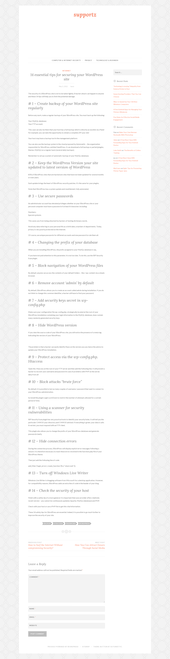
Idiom (115, 140)
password (71, 523)
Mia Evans (117, 168)
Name (32, 609)
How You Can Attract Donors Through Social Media (90, 545)
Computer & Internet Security (66, 60)
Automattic (116, 647)
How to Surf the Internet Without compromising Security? (45, 545)
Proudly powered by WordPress (63, 647)
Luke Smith (117, 150)
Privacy (88, 60)
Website (33, 625)
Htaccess (58, 523)
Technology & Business (107, 60)
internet (66, 71)
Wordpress (84, 523)
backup (47, 523)
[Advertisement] (85, 38)
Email (32, 617)
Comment (34, 577)
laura (72, 86)
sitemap (86, 647)
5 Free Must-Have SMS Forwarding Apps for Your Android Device (125, 142)
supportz (85, 14)
